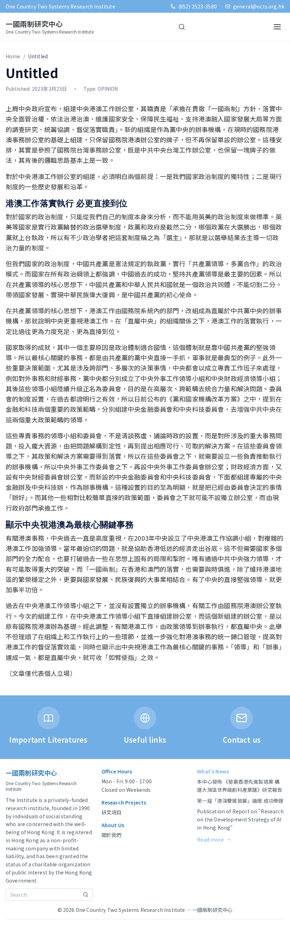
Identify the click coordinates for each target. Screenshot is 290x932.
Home (13, 56)
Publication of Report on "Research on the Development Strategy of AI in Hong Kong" (240, 819)
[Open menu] (277, 27)
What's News (213, 771)
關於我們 (112, 834)
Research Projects (124, 802)
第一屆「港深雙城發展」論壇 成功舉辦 (240, 800)
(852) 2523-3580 (197, 6)
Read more (214, 839)
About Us (113, 825)
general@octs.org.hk (258, 6)
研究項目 (112, 812)
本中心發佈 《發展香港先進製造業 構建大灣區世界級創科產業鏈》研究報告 (239, 785)
